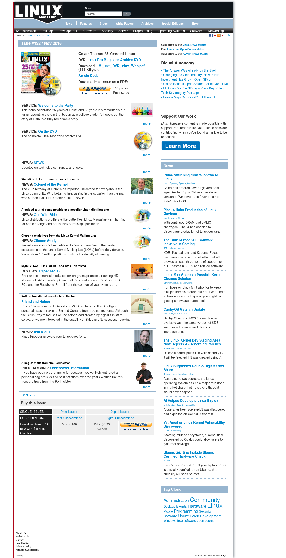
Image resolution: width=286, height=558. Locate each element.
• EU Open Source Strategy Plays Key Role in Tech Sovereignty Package (193, 90)
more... (148, 123)
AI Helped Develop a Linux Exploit (191, 400)
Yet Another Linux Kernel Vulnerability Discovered (194, 424)
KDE (166, 248)
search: (89, 8)
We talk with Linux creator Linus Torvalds (50, 179)
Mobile (168, 511)
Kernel (180, 282)
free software (186, 520)
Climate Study (45, 240)
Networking (216, 30)
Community (205, 499)
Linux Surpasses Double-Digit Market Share (194, 367)
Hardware (89, 30)
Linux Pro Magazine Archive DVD (114, 59)
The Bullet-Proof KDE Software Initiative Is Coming (188, 242)
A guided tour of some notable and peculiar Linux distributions (65, 210)
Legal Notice (22, 543)
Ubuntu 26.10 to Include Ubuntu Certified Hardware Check (189, 454)
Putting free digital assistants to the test (48, 296)
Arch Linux (168, 313)
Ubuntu (167, 460)
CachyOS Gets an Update (184, 309)
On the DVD (47, 131)
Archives (147, 23)
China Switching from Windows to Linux (191, 177)
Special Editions (172, 23)
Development (67, 30)
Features (86, 23)
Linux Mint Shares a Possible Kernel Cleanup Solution (193, 276)
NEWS (39, 162)
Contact (20, 539)
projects (181, 248)
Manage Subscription (27, 549)
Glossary (19, 555)
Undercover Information (69, 367)
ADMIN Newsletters (195, 53)
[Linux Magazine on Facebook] (210, 35)
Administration (26, 30)
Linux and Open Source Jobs (185, 49)
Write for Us (22, 536)
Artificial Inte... (169, 348)
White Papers (125, 23)
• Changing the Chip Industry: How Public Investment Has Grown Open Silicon (190, 76)
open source (205, 520)
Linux (166, 183)
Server (123, 30)
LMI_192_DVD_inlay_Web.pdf (121, 65)
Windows (191, 183)
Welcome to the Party (55, 105)
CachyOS (178, 313)
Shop (195, 23)
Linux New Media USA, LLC (216, 555)
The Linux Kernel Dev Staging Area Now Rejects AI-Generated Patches (192, 342)
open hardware (170, 217)
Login (227, 35)
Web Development (206, 515)
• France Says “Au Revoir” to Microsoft (188, 97)
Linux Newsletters (194, 44)
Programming (142, 30)
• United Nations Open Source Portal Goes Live (194, 83)
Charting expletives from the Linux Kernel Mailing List (58, 235)
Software (196, 30)
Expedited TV (50, 271)
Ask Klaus (42, 331)
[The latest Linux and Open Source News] (218, 35)
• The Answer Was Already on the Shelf (189, 70)
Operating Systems (171, 30)
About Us (21, 533)
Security (107, 30)
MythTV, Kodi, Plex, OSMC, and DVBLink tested (53, 266)
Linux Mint (188, 282)
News (68, 23)
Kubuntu (172, 248)
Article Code (88, 75)
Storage (181, 217)
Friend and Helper (35, 301)
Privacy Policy (23, 546)
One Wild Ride (45, 214)
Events (181, 506)
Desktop (47, 30)
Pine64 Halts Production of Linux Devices (190, 211)
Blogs (104, 23)
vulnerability (190, 404)
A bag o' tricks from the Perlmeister (45, 363)
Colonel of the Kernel (51, 184)
